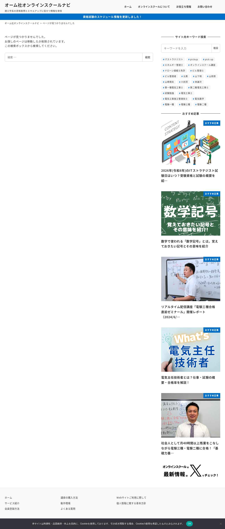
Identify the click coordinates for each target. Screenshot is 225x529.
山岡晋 (212, 76)
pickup (194, 59)
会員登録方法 (12, 508)
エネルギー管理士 (174, 64)
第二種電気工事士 (199, 87)
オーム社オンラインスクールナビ (38, 5)
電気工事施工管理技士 (176, 98)
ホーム (8, 497)
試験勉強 (169, 93)
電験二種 (201, 104)
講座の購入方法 (69, 497)
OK (189, 523)
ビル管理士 (198, 70)
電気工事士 (186, 93)
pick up (209, 59)
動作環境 (65, 503)
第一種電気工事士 (174, 87)
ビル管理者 (170, 76)
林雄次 (198, 81)
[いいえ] (220, 523)
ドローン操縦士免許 (175, 70)
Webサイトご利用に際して (132, 497)
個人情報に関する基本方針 (131, 503)
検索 (147, 57)
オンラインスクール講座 (203, 64)
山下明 (198, 76)
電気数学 (199, 98)
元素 (185, 76)
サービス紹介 (12, 503)
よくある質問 (68, 508)
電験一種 (169, 104)
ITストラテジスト (174, 59)
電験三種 (185, 104)
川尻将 (184, 81)
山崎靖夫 (169, 81)
